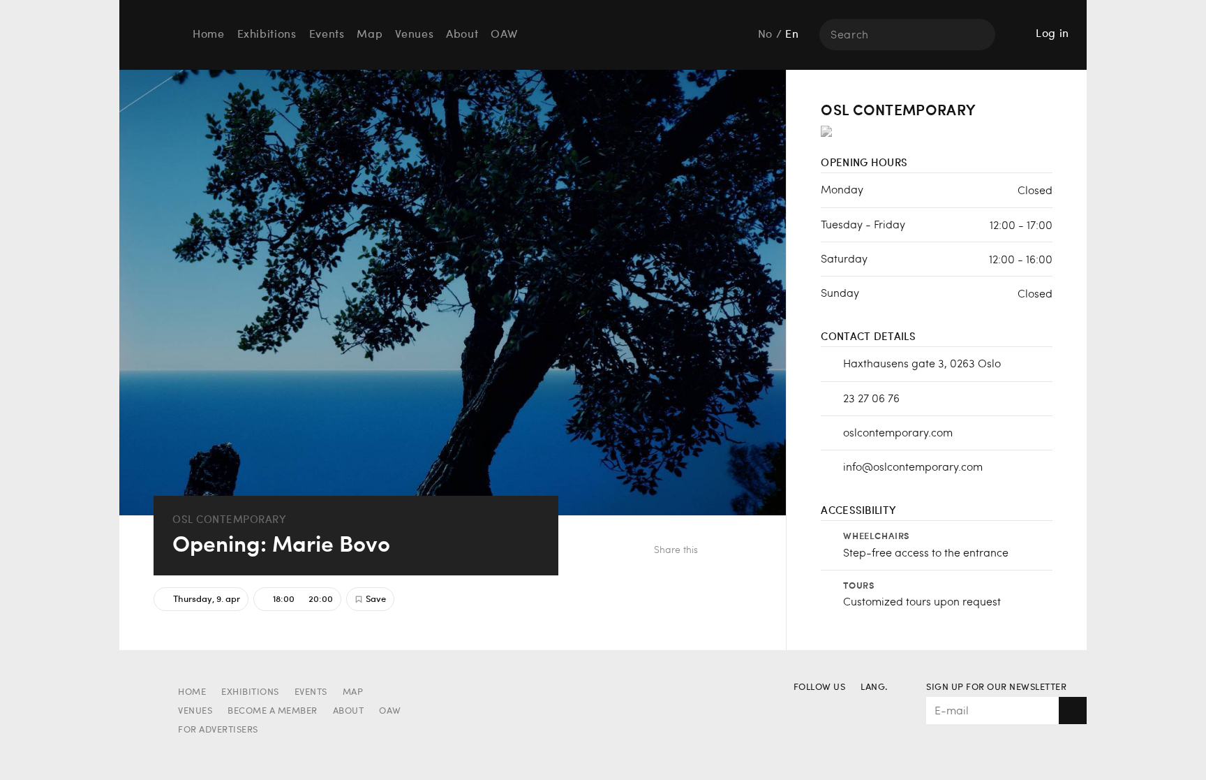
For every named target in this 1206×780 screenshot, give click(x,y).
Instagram (829, 708)
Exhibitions (267, 35)
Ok (1073, 710)
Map (369, 35)
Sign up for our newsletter (996, 687)
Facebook (717, 551)
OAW (504, 35)
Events (327, 35)
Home (209, 35)
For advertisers (218, 730)
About (462, 35)
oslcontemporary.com (898, 432)
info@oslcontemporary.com (913, 466)
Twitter (740, 551)
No (765, 35)
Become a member (273, 711)
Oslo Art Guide (153, 34)
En (791, 35)
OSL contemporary (229, 519)
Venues (414, 35)
